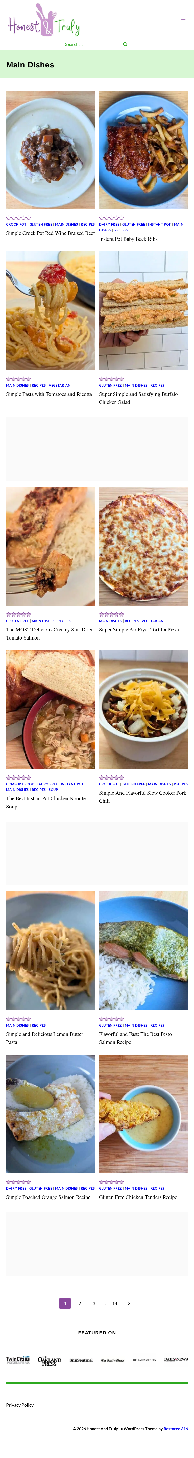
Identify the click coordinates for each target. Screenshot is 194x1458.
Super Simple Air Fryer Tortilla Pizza (139, 629)
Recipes (88, 224)
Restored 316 (176, 1428)
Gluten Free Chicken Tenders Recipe (138, 1197)
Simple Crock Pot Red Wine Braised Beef (50, 232)
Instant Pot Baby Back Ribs (128, 238)
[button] (8, 218)
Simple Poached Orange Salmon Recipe (48, 1197)
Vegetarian (59, 385)
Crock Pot (16, 224)
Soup (53, 790)
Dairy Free (109, 224)
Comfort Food (20, 784)
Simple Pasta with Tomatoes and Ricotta (49, 393)
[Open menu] (183, 18)
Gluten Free (41, 224)
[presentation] (50, 150)
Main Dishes (66, 224)
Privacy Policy (20, 1405)
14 (114, 1303)
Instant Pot (159, 224)
